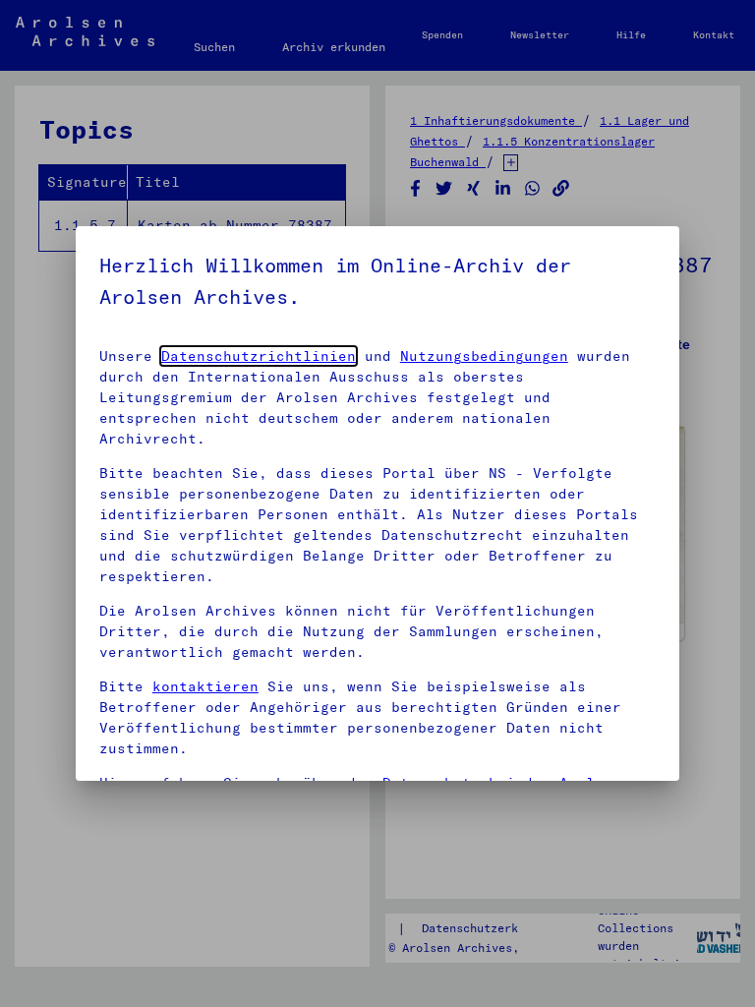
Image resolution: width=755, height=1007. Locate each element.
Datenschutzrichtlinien (258, 356)
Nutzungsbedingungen (484, 356)
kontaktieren (205, 686)
